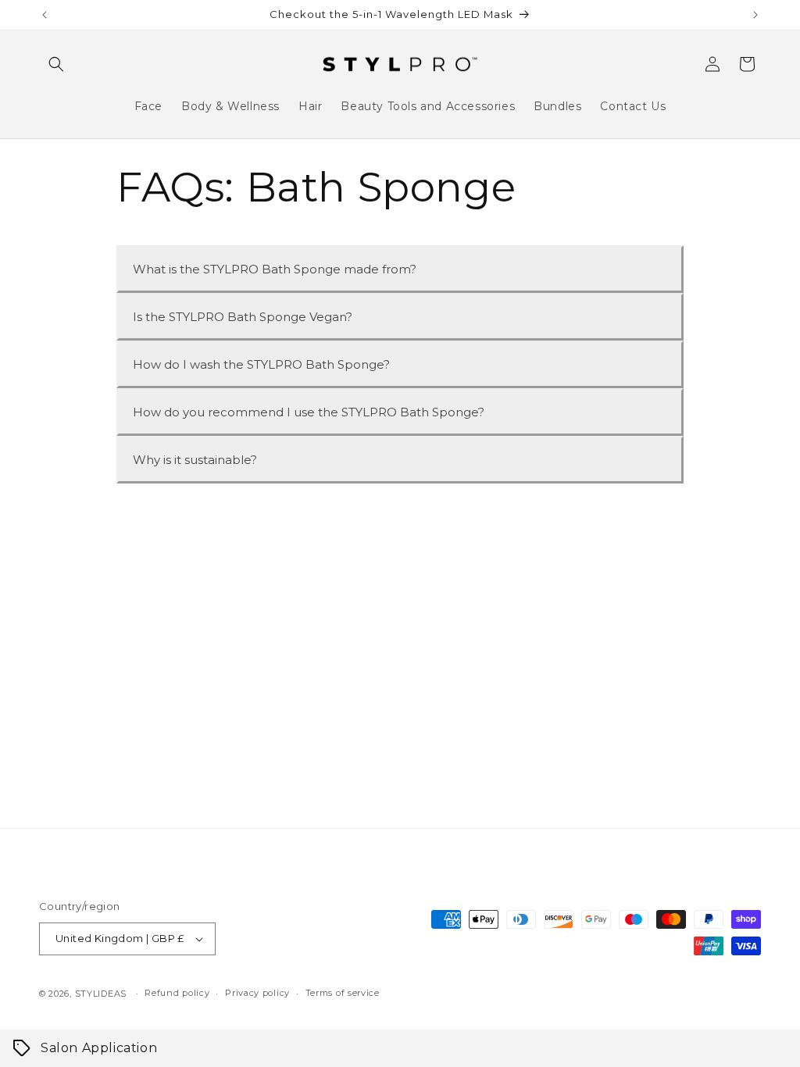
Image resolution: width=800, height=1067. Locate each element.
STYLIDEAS (101, 993)
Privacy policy (257, 992)
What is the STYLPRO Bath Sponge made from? (274, 269)
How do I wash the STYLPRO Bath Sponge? (261, 364)
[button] (56, 64)
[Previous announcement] (44, 15)
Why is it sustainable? (195, 459)
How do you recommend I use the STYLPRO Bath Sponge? (308, 412)
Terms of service (342, 992)
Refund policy (177, 992)
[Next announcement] (755, 15)
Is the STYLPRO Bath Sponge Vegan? (242, 316)
